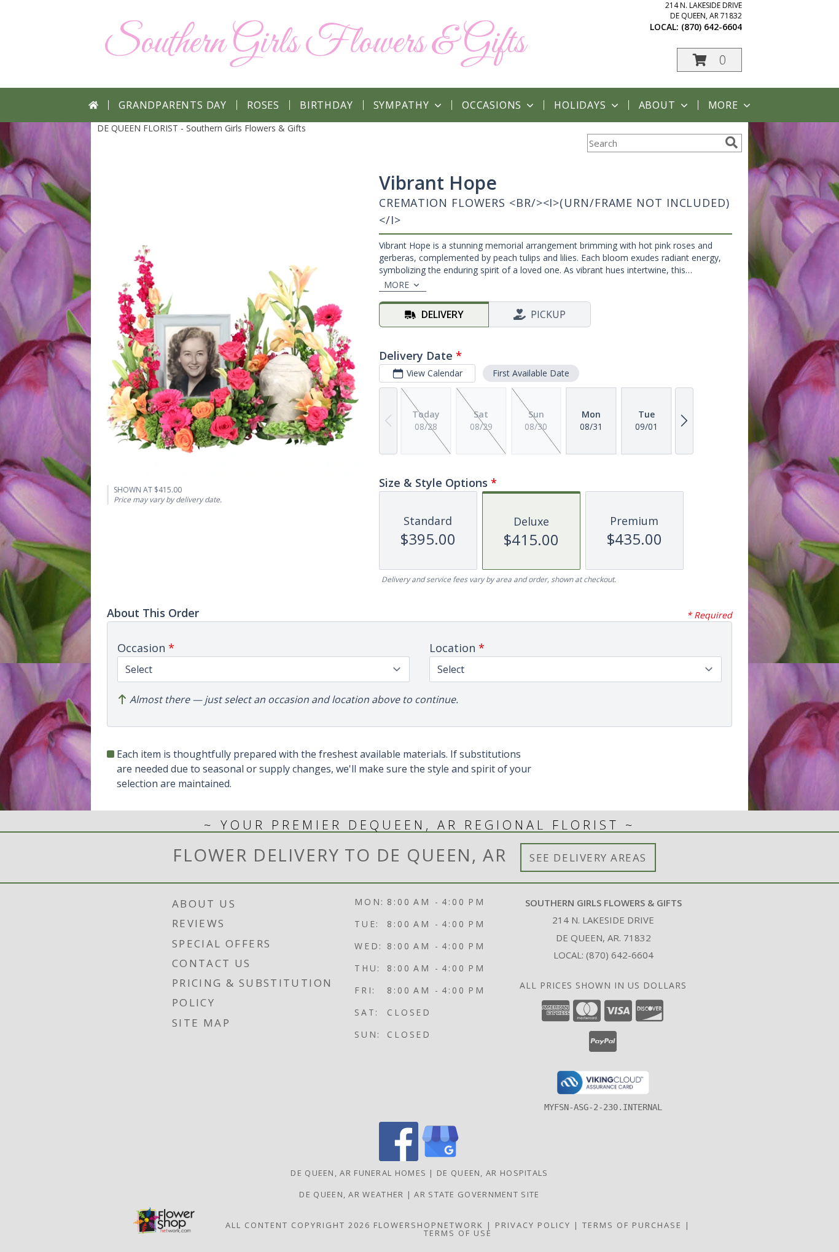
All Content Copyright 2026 (297, 1225)
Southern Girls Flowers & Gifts (314, 43)
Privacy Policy (533, 1225)
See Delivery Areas (588, 857)
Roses (263, 105)
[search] (731, 142)
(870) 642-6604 (711, 27)
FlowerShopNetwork (428, 1225)
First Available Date (531, 373)
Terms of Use (458, 1232)
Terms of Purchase (632, 1225)
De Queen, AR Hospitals (492, 1172)
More (723, 105)
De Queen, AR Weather (351, 1194)
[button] (709, 60)
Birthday (326, 105)
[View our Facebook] (398, 1158)
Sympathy (401, 105)
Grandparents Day (173, 105)
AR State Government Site (476, 1194)
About (657, 105)
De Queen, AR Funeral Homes (358, 1172)
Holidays (580, 105)
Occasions (491, 105)
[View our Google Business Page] (440, 1158)
